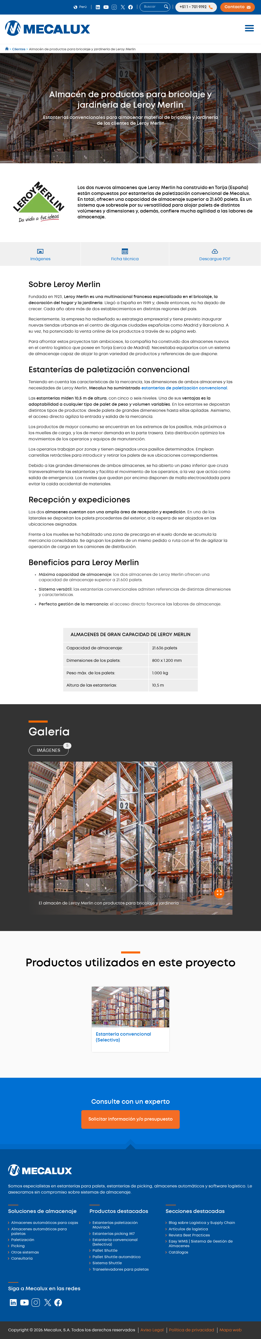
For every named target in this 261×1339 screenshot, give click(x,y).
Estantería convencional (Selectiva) (123, 1037)
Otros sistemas (25, 1252)
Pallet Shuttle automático (116, 1257)
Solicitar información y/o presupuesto (130, 1119)
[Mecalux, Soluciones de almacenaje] (47, 37)
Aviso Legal (152, 1330)
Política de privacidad (191, 1330)
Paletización (22, 1240)
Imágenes (52, 749)
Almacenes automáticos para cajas (44, 1223)
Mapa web (230, 1330)
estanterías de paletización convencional (184, 388)
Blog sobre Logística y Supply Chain (202, 1223)
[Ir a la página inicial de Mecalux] (7, 49)
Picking (18, 1246)
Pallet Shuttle (105, 1251)
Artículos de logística (188, 1229)
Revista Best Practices (189, 1235)
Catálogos (178, 1252)
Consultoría (22, 1258)
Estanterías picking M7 (114, 1234)
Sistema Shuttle (107, 1263)
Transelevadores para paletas (121, 1269)
